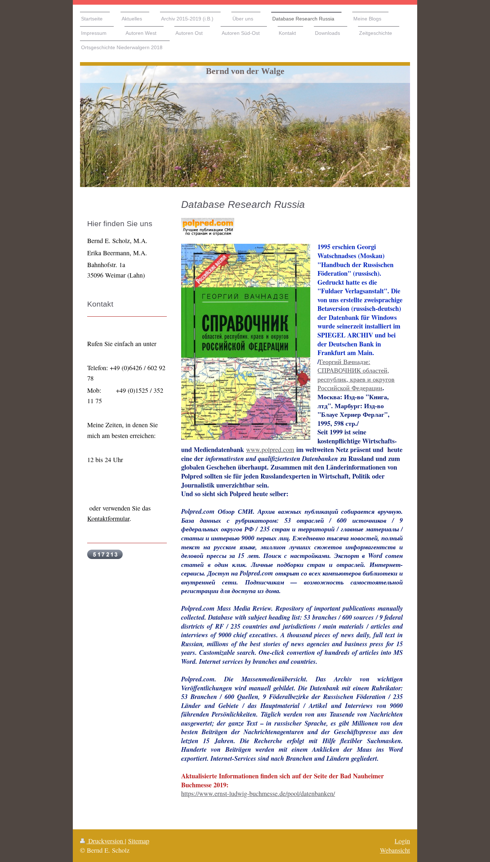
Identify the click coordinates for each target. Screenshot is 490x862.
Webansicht (395, 850)
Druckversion (105, 841)
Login (402, 841)
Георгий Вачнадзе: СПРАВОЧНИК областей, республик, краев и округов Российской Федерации (356, 374)
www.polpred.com (270, 449)
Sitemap (138, 841)
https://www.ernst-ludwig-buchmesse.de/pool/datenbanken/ (258, 793)
